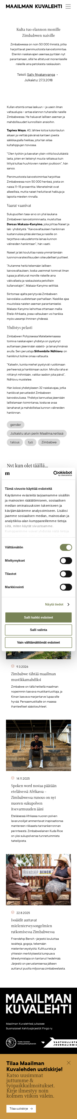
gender (15, 424)
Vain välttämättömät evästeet (38, 642)
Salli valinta (38, 630)
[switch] (66, 560)
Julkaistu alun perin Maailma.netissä (36, 433)
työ (30, 442)
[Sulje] (69, 1063)
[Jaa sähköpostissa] (58, 98)
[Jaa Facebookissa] (45, 98)
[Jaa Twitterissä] (18, 98)
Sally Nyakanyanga (41, 74)
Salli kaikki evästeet (38, 617)
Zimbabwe (49, 442)
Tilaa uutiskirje (19, 1109)
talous (14, 442)
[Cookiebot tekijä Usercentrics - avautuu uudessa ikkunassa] (54, 473)
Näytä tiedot (54, 604)
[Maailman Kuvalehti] (38, 1013)
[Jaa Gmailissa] (32, 98)
